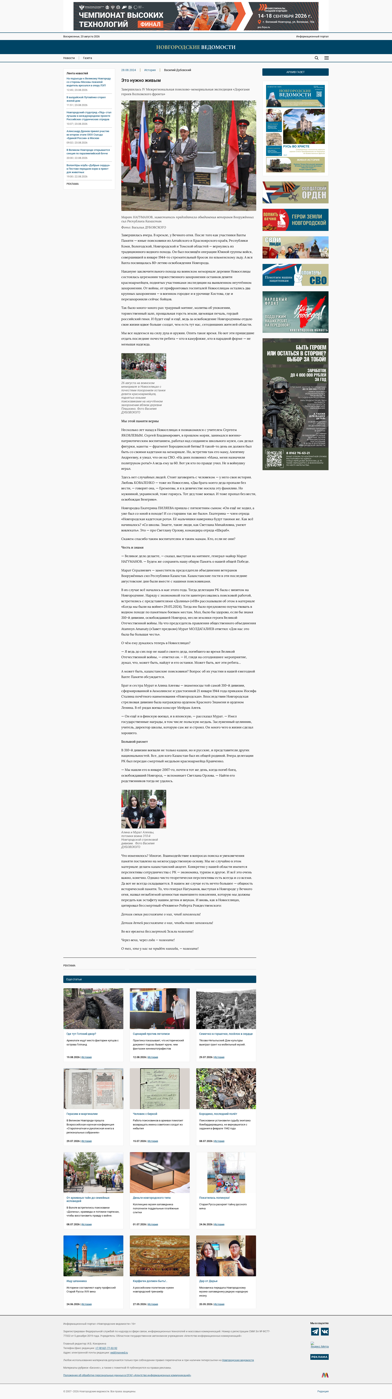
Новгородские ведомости (238, 1360)
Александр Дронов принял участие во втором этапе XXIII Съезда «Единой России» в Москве (88, 135)
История (150, 70)
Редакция (323, 1391)
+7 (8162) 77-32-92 (106, 1348)
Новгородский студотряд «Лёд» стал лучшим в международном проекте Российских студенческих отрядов (89, 116)
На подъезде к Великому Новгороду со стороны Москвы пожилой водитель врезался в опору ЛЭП (89, 82)
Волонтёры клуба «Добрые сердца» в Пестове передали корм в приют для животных (88, 169)
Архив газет (295, 72)
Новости (69, 58)
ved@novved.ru (119, 1352)
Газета (87, 58)
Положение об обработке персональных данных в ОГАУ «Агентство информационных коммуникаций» (127, 1375)
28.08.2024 (128, 70)
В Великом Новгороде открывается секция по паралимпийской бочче (88, 151)
